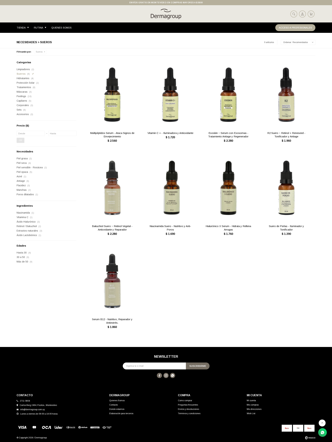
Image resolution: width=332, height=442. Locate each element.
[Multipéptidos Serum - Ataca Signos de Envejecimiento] (112, 95)
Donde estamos (116, 409)
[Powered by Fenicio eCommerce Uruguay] (310, 437)
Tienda (21, 27)
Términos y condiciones (189, 413)
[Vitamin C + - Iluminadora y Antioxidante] (170, 95)
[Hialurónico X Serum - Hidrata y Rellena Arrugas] (228, 188)
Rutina (38, 27)
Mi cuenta (251, 400)
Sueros (39, 52)
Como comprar (185, 400)
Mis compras (253, 405)
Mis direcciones (254, 409)
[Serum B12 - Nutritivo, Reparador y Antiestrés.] (112, 281)
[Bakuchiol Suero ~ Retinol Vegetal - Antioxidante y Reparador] (112, 188)
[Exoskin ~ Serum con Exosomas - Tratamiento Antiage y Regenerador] (228, 95)
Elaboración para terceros (121, 413)
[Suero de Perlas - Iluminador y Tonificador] (286, 188)
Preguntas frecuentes (188, 405)
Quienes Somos (61, 27)
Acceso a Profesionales (295, 27)
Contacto (113, 405)
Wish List (251, 413)
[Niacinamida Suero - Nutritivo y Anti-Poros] (170, 188)
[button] (293, 13)
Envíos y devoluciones (188, 409)
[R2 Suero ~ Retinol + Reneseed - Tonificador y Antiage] (286, 95)
